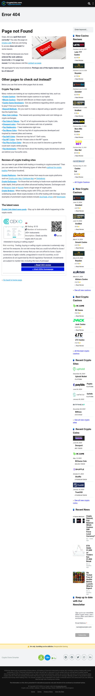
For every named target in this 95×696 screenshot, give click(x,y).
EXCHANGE (78, 415)
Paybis (89, 384)
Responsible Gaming (61, 646)
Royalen (78, 73)
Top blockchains (9, 149)
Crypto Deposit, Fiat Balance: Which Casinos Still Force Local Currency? (90, 526)
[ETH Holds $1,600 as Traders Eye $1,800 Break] (79, 556)
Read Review (79, 60)
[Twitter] (78, 657)
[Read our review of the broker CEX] (13, 225)
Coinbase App (28, 178)
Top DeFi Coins (9, 137)
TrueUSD (79, 492)
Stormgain (61, 197)
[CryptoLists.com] (12, 3)
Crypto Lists (6, 43)
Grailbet (78, 110)
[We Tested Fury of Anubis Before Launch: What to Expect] (79, 583)
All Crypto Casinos (82, 182)
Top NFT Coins (9, 140)
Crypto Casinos (9, 97)
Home (33, 692)
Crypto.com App (15, 178)
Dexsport (79, 445)
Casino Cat (77, 169)
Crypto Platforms (9, 175)
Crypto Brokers (8, 191)
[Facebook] (71, 657)
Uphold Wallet (81, 376)
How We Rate (59, 692)
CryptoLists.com (61, 686)
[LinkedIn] (90, 657)
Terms (39, 692)
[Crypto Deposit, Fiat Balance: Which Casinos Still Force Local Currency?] (79, 526)
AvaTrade (43, 197)
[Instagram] (84, 657)
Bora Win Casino (78, 130)
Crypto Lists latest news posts (14, 209)
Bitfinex (78, 412)
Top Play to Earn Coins (12, 143)
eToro (50, 197)
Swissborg (40, 178)
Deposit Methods (10, 109)
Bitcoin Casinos (9, 100)
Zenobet (78, 92)
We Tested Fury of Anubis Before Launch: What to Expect (89, 580)
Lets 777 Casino (78, 53)
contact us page (34, 63)
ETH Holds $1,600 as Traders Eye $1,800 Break (89, 553)
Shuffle (78, 477)
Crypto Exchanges (9, 181)
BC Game (79, 310)
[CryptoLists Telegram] (65, 657)
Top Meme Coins (10, 130)
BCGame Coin (81, 461)
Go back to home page (12, 280)
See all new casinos (83, 290)
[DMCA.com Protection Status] (41, 658)
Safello (90, 394)
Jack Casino (80, 324)
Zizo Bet (78, 150)
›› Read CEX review (42, 265)
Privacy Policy (48, 692)
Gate (13, 188)
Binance (7, 188)
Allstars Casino (81, 279)
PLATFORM (78, 379)
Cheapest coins (9, 124)
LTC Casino (79, 340)
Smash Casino (81, 242)
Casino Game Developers (13, 103)
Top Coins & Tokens (11, 121)
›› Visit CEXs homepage (42, 269)
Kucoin (21, 188)
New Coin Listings (10, 115)
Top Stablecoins (9, 127)
